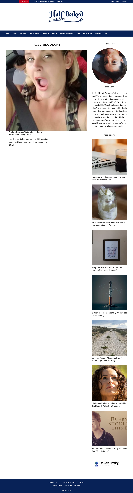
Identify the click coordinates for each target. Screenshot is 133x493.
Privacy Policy (53, 482)
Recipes (23, 33)
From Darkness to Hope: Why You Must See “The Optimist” (109, 450)
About (15, 33)
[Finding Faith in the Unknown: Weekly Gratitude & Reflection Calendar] (109, 383)
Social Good (87, 33)
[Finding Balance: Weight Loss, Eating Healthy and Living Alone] (46, 90)
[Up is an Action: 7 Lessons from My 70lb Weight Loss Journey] (109, 338)
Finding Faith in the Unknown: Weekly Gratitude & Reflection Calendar (109, 404)
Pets (106, 33)
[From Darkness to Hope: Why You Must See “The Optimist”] (109, 428)
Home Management (67, 33)
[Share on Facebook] (28, 149)
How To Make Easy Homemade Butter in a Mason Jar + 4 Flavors (108, 223)
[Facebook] (6, 1)
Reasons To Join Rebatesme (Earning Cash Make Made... (53, 1)
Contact (124, 1)
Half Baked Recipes (68, 482)
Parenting (98, 33)
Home (7, 33)
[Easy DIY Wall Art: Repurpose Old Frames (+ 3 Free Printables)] (109, 247)
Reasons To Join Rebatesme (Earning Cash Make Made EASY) (108, 178)
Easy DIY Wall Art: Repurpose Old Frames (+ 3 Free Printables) (107, 269)
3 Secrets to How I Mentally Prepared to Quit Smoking (109, 314)
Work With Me (115, 1)
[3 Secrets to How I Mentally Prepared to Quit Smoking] (109, 292)
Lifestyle (46, 33)
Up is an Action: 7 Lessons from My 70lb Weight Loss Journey (108, 359)
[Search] (126, 34)
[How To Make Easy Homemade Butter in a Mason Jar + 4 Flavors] (109, 202)
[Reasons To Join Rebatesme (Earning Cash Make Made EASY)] (109, 157)
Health (54, 33)
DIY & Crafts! (34, 33)
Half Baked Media (75, 485)
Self (78, 33)
